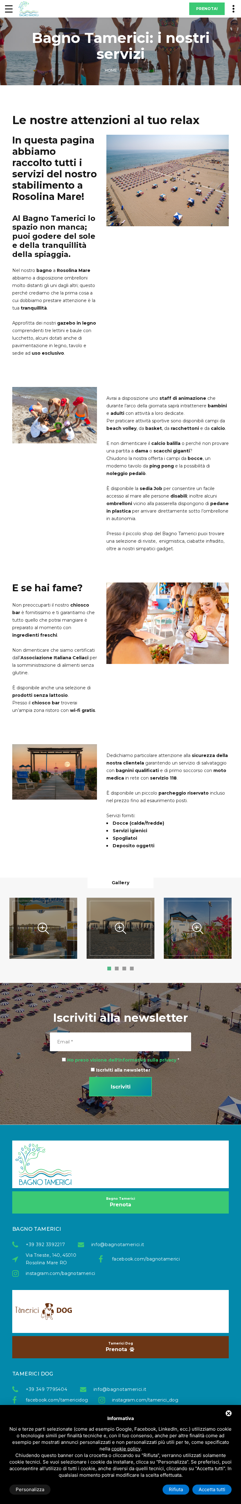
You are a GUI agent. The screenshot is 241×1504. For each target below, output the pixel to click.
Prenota (120, 1202)
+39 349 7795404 (46, 1389)
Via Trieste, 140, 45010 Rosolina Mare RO (51, 1259)
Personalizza (30, 1489)
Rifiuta (176, 1489)
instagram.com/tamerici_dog (142, 1400)
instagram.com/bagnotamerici (56, 1273)
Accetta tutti (212, 1489)
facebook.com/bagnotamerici (142, 1259)
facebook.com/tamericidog (56, 1400)
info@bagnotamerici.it (118, 1244)
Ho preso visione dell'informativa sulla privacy (121, 1060)
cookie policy (126, 1449)
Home (111, 70)
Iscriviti (121, 1087)
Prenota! (207, 8)
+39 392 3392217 (45, 1244)
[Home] (28, 8)
